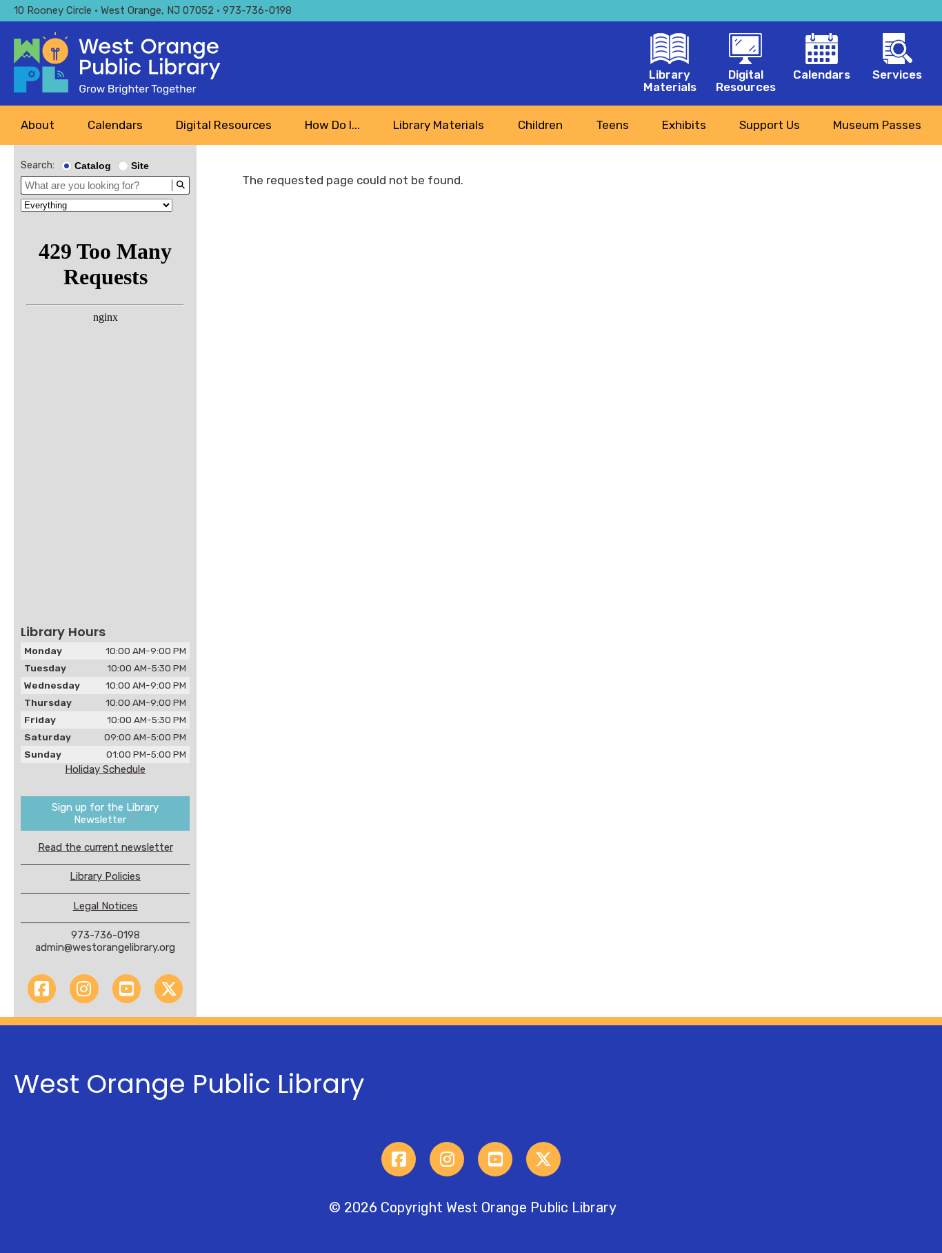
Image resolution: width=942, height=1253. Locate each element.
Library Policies (105, 876)
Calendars (821, 74)
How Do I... (332, 125)
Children (540, 125)
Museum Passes (877, 125)
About (37, 125)
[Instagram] (84, 988)
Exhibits (684, 125)
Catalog (92, 165)
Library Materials (670, 81)
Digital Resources (746, 81)
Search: (37, 165)
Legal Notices (105, 906)
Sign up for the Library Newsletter (105, 813)
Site (140, 165)
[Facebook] (42, 988)
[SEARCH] (180, 185)
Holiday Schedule (105, 769)
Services (897, 74)
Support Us (769, 125)
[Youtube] (126, 988)
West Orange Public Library (189, 1083)
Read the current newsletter (105, 847)
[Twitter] (168, 988)
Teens (612, 125)
